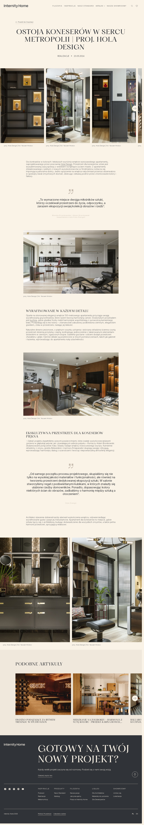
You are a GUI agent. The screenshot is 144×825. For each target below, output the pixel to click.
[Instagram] (5, 789)
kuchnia (33, 320)
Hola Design (66, 164)
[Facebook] (9, 789)
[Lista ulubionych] (137, 6)
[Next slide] (135, 108)
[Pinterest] (18, 789)
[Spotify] (14, 789)
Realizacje (63, 56)
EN (137, 814)
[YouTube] (23, 789)
